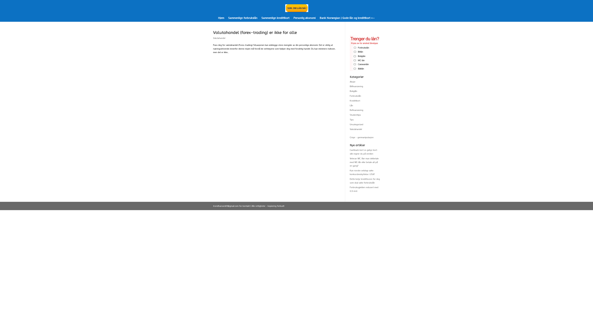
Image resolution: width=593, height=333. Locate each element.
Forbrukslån (355, 95)
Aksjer (352, 81)
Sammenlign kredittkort (275, 18)
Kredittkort (355, 100)
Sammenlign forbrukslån (242, 18)
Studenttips (355, 114)
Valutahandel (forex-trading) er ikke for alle (255, 32)
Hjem (221, 18)
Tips (352, 119)
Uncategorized (356, 124)
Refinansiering (356, 110)
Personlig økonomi (304, 18)
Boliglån (353, 91)
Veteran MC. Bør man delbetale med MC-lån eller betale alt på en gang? (364, 162)
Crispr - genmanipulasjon (362, 137)
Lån (351, 105)
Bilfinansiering (356, 86)
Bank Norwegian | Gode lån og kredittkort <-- (347, 18)
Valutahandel (219, 38)
